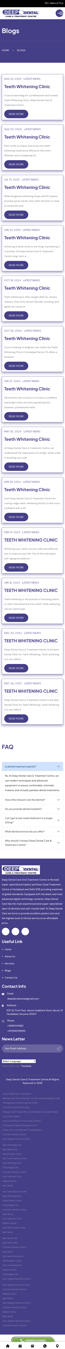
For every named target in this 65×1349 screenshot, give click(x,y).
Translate (26, 1066)
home (8, 949)
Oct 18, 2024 (12, 280)
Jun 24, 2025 (12, 229)
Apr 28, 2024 (12, 481)
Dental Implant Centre (12, 1154)
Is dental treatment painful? (20, 766)
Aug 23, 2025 (12, 78)
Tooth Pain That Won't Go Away (16, 1107)
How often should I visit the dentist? (25, 799)
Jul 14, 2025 (12, 179)
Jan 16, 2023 (12, 582)
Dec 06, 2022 (13, 683)
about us (10, 956)
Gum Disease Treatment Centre (16, 1139)
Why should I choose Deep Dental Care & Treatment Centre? (28, 842)
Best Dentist (8, 1185)
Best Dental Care (10, 1238)
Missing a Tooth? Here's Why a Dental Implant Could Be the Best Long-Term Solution (30, 1114)
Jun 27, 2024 (12, 381)
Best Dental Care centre (13, 1256)
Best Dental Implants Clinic (14, 1227)
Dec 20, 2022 (13, 632)
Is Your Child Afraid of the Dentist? (17, 1093)
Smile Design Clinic (11, 1167)
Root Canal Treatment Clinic (15, 1158)
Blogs (8, 970)
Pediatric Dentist (10, 1181)
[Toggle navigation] (59, 13)
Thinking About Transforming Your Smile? (20, 1102)
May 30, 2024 (12, 431)
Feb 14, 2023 (12, 532)
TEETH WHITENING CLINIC (31, 539)
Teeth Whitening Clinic (27, 86)
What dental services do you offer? (24, 831)
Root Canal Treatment (12, 1265)
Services (9, 963)
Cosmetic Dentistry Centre (14, 1134)
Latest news (32, 78)
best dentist (8, 1251)
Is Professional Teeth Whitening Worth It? (20, 1125)
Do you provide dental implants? (23, 808)
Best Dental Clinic (10, 1149)
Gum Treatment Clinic (12, 1176)
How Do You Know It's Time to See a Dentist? (22, 1121)
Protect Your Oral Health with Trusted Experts (22, 1130)
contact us (11, 977)
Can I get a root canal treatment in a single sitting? (28, 820)
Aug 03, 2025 (13, 129)
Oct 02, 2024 (13, 330)
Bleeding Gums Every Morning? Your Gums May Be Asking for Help (31, 1098)
